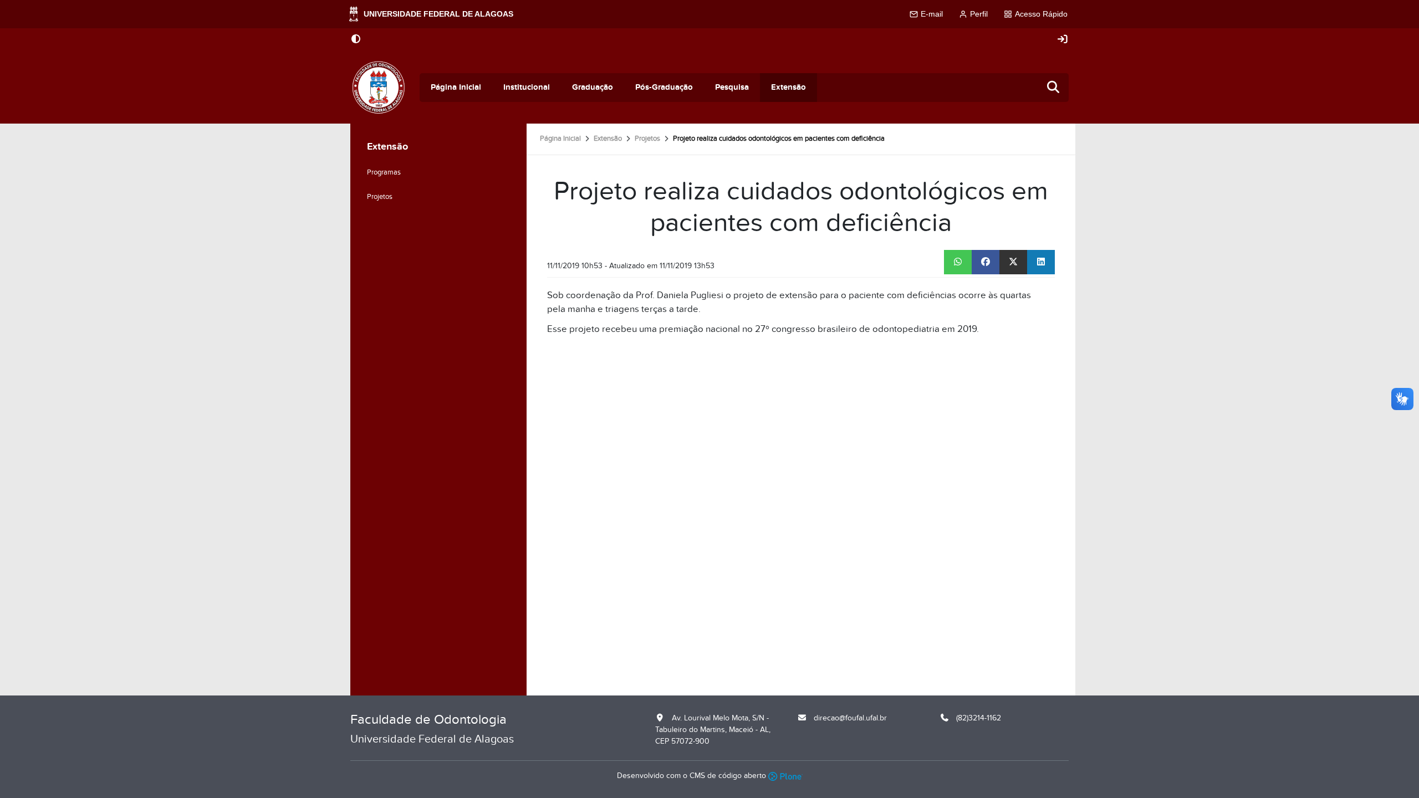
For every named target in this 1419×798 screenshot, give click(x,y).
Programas (384, 172)
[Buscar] (1054, 88)
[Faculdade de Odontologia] (378, 88)
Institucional (526, 87)
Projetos (647, 138)
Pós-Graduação (664, 87)
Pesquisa (732, 87)
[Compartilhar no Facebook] (985, 262)
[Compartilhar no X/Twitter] (1013, 262)
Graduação (592, 87)
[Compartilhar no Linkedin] (1041, 262)
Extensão (788, 87)
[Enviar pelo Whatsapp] (958, 262)
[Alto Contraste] (355, 40)
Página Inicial (456, 87)
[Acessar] (1062, 39)
